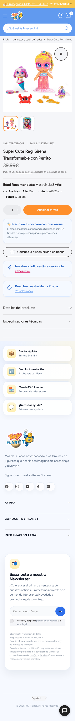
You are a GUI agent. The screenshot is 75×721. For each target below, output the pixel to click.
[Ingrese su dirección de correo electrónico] (60, 611)
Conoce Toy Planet (22, 518)
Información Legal (21, 535)
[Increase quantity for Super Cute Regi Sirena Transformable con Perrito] (18, 210)
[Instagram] (19, 486)
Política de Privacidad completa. (25, 659)
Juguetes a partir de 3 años (27, 39)
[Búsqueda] (66, 28)
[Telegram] (50, 486)
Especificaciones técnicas (22, 321)
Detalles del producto (19, 308)
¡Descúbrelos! (22, 270)
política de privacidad (46, 620)
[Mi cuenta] (61, 15)
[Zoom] (61, 54)
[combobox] (37, 28)
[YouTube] (30, 486)
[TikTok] (40, 486)
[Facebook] (9, 486)
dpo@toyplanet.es (39, 655)
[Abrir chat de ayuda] (64, 710)
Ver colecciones (24, 290)
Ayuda (10, 502)
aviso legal (21, 624)
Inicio (6, 39)
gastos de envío (24, 171)
